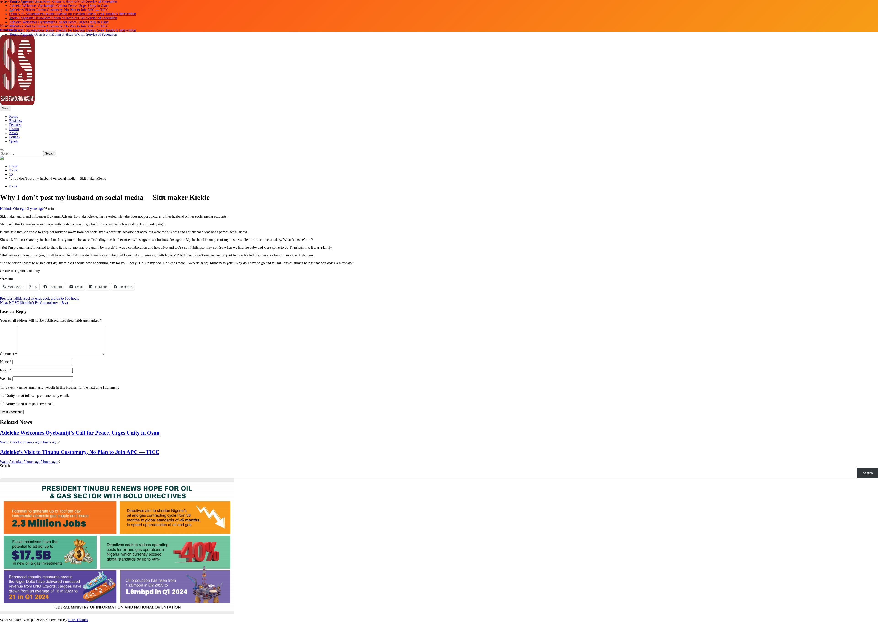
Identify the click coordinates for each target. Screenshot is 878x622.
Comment (8, 354)
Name (5, 362)
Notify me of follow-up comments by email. (37, 396)
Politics (14, 137)
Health (14, 129)
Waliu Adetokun (12, 442)
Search (5, 466)
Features (15, 125)
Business (15, 121)
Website (5, 379)
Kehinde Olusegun (13, 209)
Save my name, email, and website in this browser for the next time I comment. (62, 387)
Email (5, 370)
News (13, 133)
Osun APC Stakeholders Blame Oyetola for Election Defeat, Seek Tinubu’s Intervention (72, 10)
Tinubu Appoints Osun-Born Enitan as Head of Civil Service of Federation (63, 14)
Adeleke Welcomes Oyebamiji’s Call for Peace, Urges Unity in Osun (59, 2)
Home (13, 116)
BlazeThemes (78, 620)
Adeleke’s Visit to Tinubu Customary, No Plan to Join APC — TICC (59, 6)
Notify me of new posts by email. (29, 404)
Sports (13, 141)
